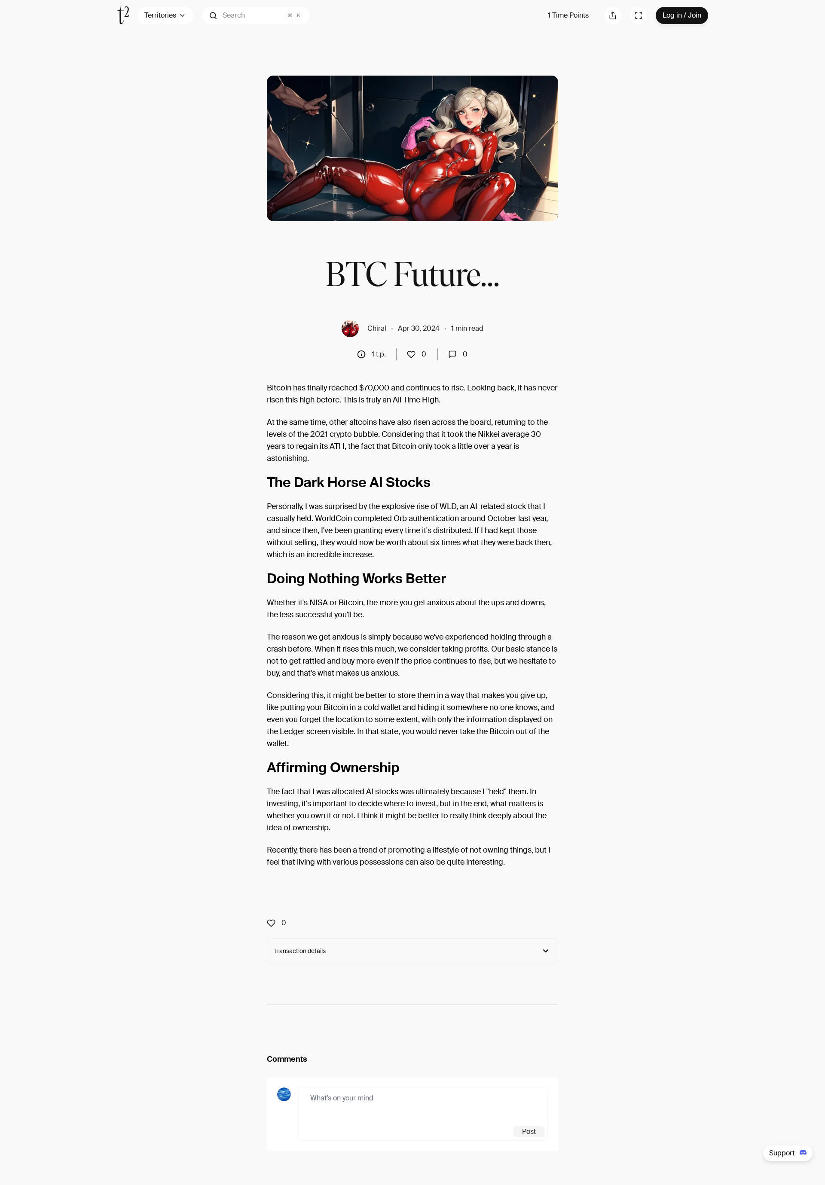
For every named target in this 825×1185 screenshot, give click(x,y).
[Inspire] (414, 354)
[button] (255, 15)
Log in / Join (682, 15)
